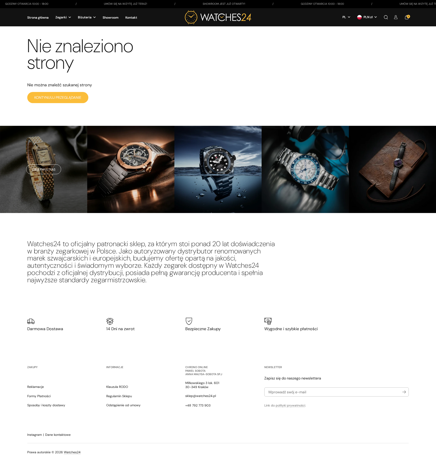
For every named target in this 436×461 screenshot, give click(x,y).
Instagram (34, 435)
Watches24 (72, 452)
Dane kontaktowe (58, 435)
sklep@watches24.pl (200, 396)
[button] (386, 17)
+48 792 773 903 (198, 405)
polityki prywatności (290, 405)
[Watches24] (218, 17)
